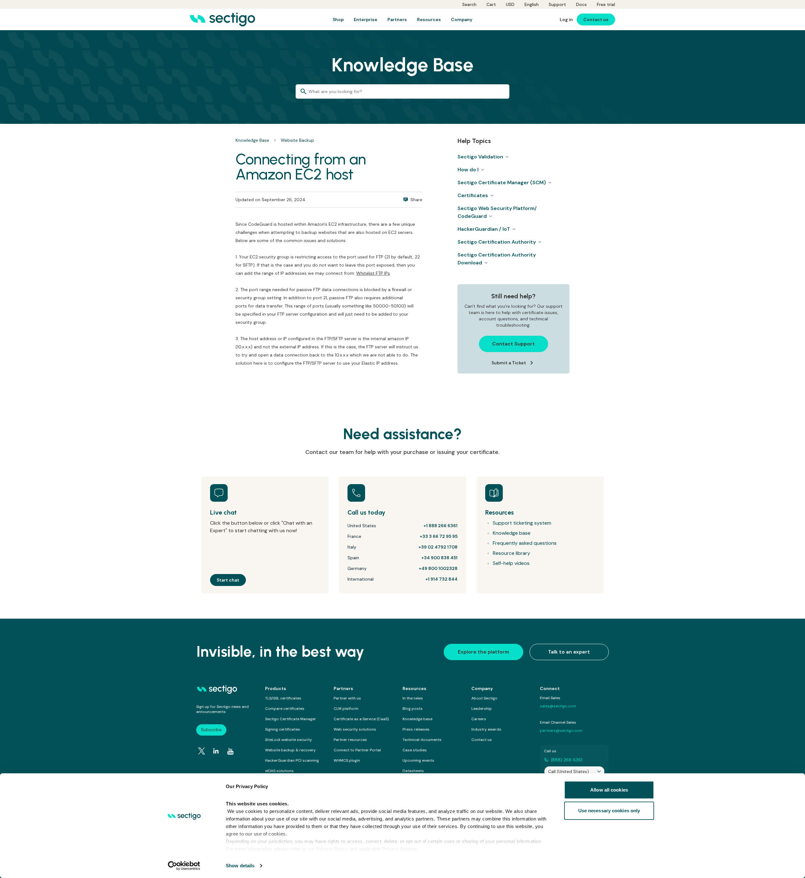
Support (557, 4)
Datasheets (413, 770)
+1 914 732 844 (441, 579)
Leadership (481, 708)
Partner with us (347, 698)
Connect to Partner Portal (357, 750)
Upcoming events (418, 760)
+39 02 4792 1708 (438, 547)
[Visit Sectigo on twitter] (201, 751)
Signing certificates (282, 729)
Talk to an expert (569, 652)
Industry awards (486, 729)
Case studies (414, 750)
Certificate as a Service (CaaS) (361, 718)
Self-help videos (511, 563)
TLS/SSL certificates (283, 698)
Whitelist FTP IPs (373, 273)
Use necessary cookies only (609, 810)
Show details (240, 865)
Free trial (606, 4)
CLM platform (346, 708)
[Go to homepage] (222, 19)
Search (469, 4)
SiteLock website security (288, 739)
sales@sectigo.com (558, 706)
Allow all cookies (609, 789)
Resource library (511, 553)
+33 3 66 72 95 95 (439, 536)
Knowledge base (511, 533)
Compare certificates (284, 708)
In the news (412, 698)
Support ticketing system (522, 523)
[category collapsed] (507, 157)
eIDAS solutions (279, 770)
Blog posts (412, 708)
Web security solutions (355, 729)
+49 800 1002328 (438, 568)
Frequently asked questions (525, 543)
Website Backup (297, 140)
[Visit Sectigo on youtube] (230, 751)
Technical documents (421, 739)
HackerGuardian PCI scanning (292, 760)
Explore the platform (483, 652)
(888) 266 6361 (566, 760)
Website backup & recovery (290, 750)
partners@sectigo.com (561, 730)
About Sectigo (484, 698)
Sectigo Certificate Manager (290, 718)
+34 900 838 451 (439, 557)
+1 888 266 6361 (441, 525)
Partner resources (350, 739)
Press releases (416, 729)
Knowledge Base (252, 140)
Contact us (481, 739)
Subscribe (211, 729)
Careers (478, 718)
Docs (581, 4)
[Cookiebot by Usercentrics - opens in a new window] (184, 865)
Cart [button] (491, 4)
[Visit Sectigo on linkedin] (216, 751)
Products (275, 688)
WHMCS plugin (347, 760)
